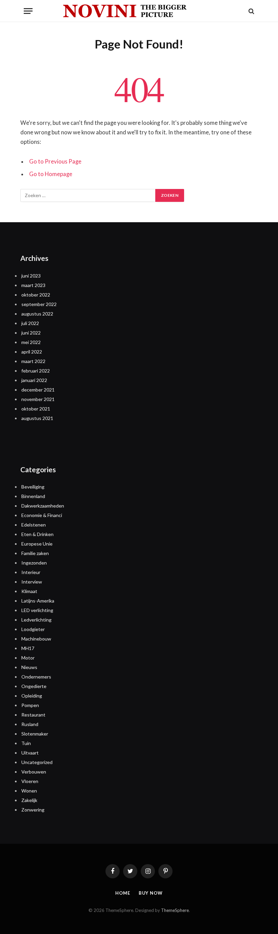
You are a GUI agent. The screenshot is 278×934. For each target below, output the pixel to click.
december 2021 (38, 390)
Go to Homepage (50, 174)
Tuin (26, 743)
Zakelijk (29, 800)
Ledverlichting (36, 620)
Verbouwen (33, 772)
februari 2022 (35, 371)
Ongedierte (33, 686)
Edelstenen (33, 525)
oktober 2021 (35, 409)
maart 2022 (33, 361)
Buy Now (151, 893)
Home (122, 893)
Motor (28, 658)
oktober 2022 (35, 295)
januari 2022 (34, 380)
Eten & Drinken (37, 534)
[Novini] (139, 11)
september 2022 (39, 304)
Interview (31, 582)
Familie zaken (35, 553)
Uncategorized (37, 762)
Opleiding (31, 696)
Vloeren (29, 781)
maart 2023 (33, 285)
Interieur (30, 572)
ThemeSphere (175, 910)
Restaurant (33, 715)
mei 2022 (31, 342)
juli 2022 (30, 323)
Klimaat (29, 591)
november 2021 (38, 399)
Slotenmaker (34, 734)
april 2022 (31, 352)
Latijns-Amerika (37, 601)
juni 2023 (31, 276)
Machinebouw (36, 639)
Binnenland (33, 496)
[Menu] (28, 11)
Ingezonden (34, 563)
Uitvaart (30, 753)
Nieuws (29, 667)
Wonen (29, 791)
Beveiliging (32, 487)
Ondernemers (36, 677)
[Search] (250, 11)
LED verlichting (37, 610)
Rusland (29, 724)
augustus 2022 (37, 314)
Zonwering (32, 810)
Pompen (30, 705)
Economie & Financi (41, 515)
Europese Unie (37, 544)
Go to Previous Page (55, 161)
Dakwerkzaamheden (42, 506)
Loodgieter (33, 629)
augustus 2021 (37, 418)
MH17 (27, 648)
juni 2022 (31, 333)
